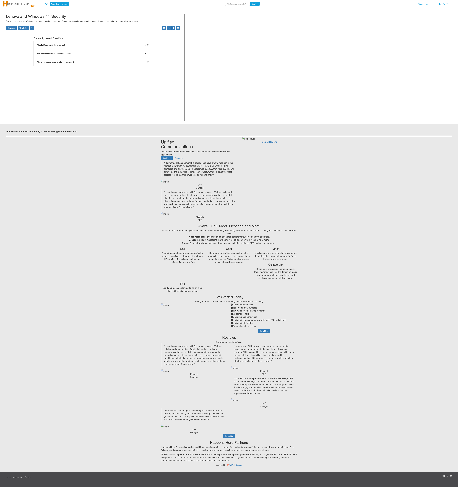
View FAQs (23, 28)
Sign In (445, 3)
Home (8, 477)
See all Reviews (269, 141)
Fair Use (28, 477)
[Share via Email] (178, 28)
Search (255, 4)
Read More (167, 158)
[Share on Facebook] (164, 28)
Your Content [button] (423, 4)
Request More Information (59, 4)
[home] (18, 3)
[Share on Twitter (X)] (168, 28)
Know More (264, 331)
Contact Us (179, 158)
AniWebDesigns (235, 464)
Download (11, 28)
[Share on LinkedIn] (173, 28)
